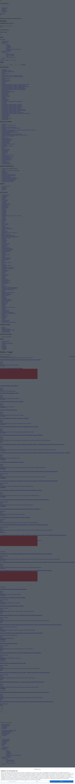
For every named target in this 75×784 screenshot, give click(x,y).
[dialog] (37, 776)
